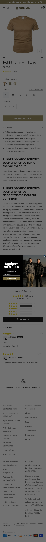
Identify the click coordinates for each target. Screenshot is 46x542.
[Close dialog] (45, 256)
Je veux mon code (11, 278)
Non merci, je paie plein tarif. (11, 280)
